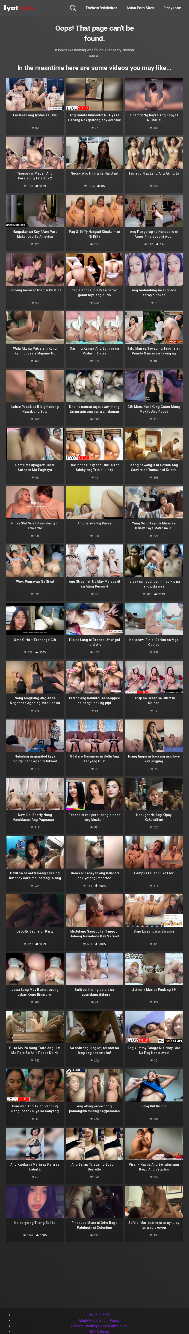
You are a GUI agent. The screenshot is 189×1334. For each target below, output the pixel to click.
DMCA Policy (99, 1331)
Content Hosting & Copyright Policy (99, 1326)
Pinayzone (172, 8)
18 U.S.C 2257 (99, 1315)
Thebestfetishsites (101, 8)
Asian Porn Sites (140, 8)
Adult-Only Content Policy (99, 1320)
